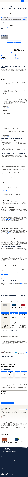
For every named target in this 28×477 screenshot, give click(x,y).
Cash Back (6, 439)
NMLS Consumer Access (11, 455)
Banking (1, 462)
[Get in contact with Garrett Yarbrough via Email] (26, 412)
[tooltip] (7, 27)
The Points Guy (22, 286)
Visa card (2, 213)
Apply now (13, 42)
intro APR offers (9, 235)
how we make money (22, 20)
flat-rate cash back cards (8, 159)
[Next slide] (25, 446)
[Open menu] (26, 1)
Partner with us (15, 466)
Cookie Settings (2, 473)
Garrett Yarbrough (6, 13)
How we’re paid (16, 461)
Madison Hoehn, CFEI (15, 13)
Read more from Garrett (23, 413)
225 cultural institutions (12, 222)
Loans (1, 465)
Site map (15, 462)
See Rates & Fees (13, 315)
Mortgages (2, 461)
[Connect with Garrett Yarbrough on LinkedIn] (25, 412)
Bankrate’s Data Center (3, 466)
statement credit (5, 193)
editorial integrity (23, 19)
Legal (1, 470)
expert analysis (7, 94)
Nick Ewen (13, 286)
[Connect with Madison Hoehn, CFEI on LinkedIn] (3, 423)
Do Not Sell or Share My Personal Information (6, 474)
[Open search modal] (25, 1)
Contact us (15, 465)
